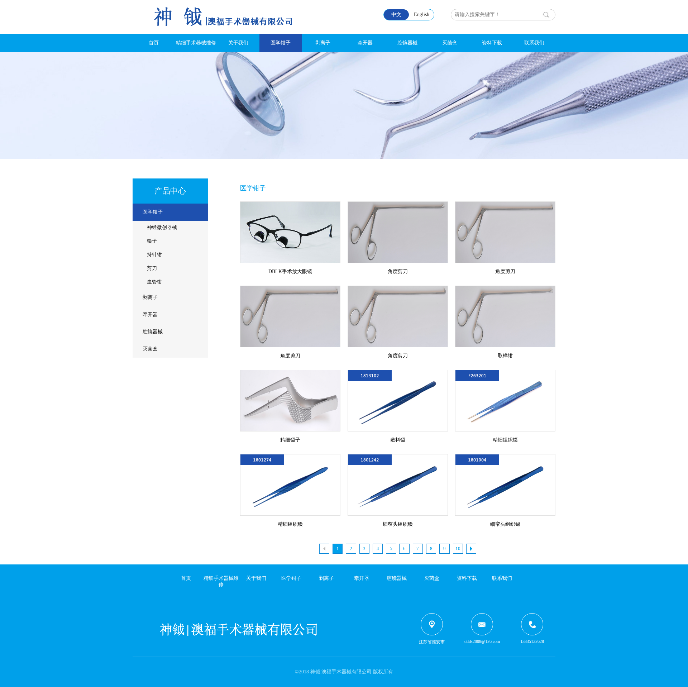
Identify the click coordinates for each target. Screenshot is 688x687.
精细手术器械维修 (196, 43)
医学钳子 (281, 43)
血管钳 (154, 282)
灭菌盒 (449, 43)
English (421, 14)
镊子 (152, 241)
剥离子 (322, 43)
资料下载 (492, 43)
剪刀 (152, 268)
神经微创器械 (162, 227)
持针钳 (154, 254)
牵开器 (365, 43)
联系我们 (534, 43)
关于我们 (238, 43)
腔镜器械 (407, 43)
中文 (396, 14)
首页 (154, 43)
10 (457, 548)
